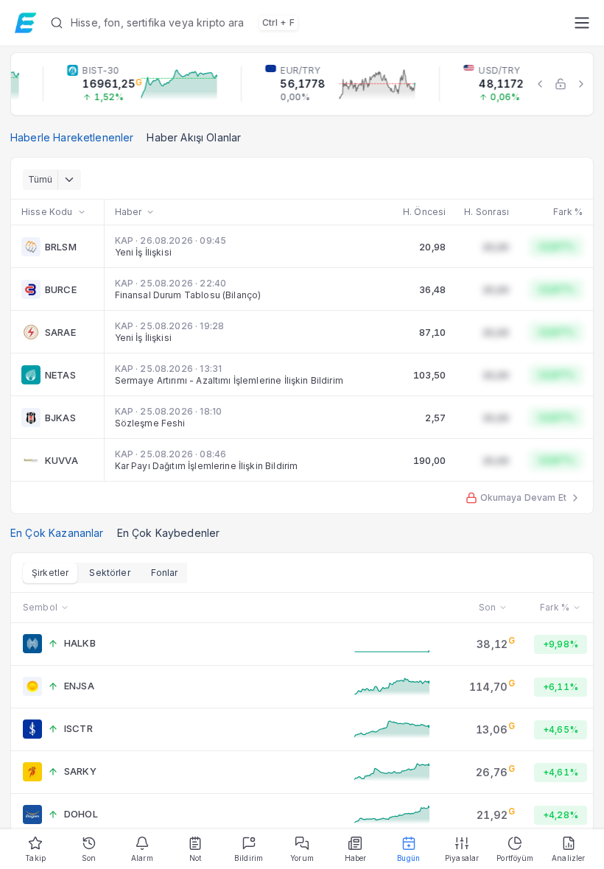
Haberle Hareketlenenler (71, 137)
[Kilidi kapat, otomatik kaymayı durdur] (560, 84)
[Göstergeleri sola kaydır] (540, 84)
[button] (306, 22)
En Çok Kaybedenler (168, 533)
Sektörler (109, 572)
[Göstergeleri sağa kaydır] (581, 84)
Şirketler (50, 572)
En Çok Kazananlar (57, 533)
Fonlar (164, 572)
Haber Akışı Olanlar (194, 137)
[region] (302, 84)
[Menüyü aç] (581, 22)
